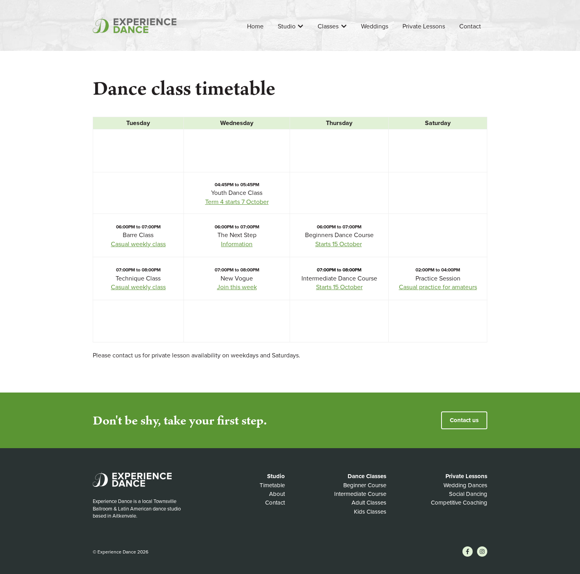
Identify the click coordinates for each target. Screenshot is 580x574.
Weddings (374, 26)
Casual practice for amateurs (438, 287)
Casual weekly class (138, 244)
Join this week (237, 287)
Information (237, 244)
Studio (287, 26)
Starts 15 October (338, 244)
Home (255, 26)
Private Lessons (423, 26)
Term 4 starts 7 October (237, 202)
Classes (328, 26)
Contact (470, 26)
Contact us (464, 420)
